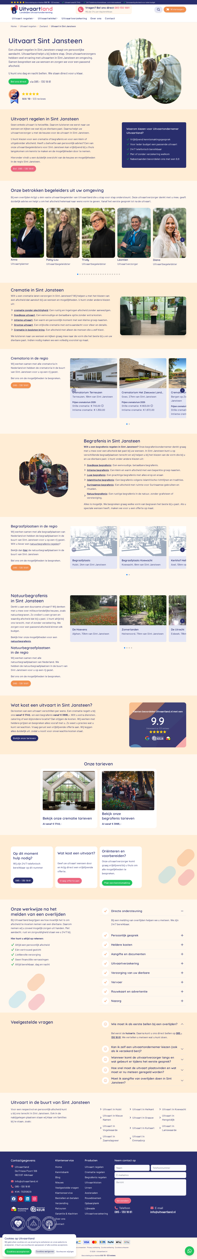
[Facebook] (14, 1199)
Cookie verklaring (107, 1247)
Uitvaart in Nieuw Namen (113, 1117)
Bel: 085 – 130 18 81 (23, 168)
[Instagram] (34, 1199)
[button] (77, 274)
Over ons (60, 1218)
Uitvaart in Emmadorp (138, 1138)
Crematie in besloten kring (29, 329)
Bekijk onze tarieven (24, 738)
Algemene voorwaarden (77, 1247)
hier (25, 550)
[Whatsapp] (189, 1251)
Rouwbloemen (93, 1198)
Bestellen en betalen (67, 1198)
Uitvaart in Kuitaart (143, 1128)
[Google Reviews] (147, 738)
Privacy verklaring (93, 1247)
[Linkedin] (27, 1199)
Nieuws (59, 1182)
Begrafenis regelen (96, 1177)
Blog (57, 1177)
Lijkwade (90, 1208)
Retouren (60, 1208)
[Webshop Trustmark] (158, 738)
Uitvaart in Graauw (143, 1117)
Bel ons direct (18, 81)
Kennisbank (62, 1172)
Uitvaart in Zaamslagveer (111, 1138)
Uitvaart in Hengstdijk (168, 1117)
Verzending (61, 1203)
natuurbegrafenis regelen (44, 543)
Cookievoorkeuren (121, 1247)
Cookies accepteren (18, 1251)
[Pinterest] (21, 1199)
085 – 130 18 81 (21, 385)
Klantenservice (64, 1192)
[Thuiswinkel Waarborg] (168, 738)
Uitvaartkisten (93, 1182)
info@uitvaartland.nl (26, 1181)
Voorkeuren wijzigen (65, 1251)
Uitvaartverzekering (96, 1213)
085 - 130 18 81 (22, 1186)
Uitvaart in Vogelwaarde (110, 1128)
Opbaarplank (92, 1203)
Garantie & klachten (66, 1213)
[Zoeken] (158, 9)
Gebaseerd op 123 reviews (157, 728)
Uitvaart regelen (94, 1166)
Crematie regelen (95, 1172)
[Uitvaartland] (31, 9)
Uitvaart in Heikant (143, 1109)
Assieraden (91, 1192)
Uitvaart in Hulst (112, 1109)
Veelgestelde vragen (67, 1187)
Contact (59, 1223)
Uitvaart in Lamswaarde (169, 1128)
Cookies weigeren (45, 1251)
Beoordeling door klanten (99, 1255)
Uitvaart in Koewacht (174, 1109)
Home (58, 1166)
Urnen (88, 1187)
